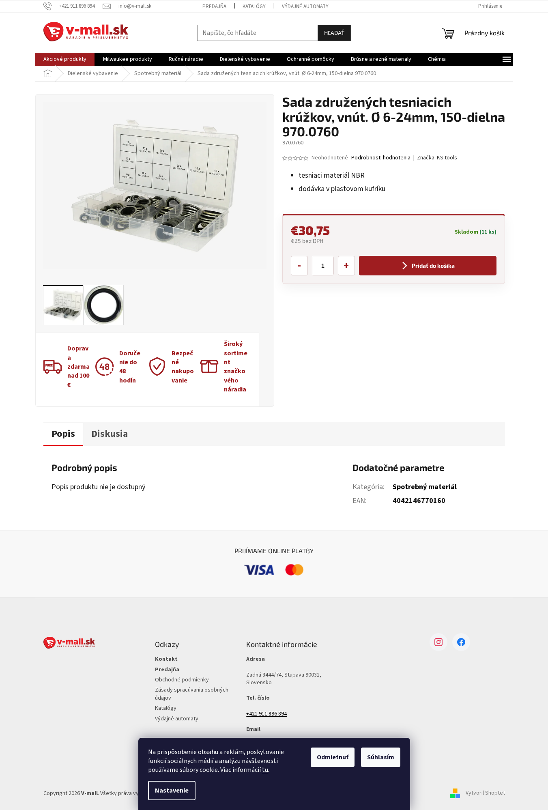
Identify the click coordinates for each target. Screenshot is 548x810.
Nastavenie (172, 790)
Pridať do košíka (433, 265)
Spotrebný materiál (425, 487)
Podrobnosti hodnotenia (380, 158)
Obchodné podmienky (182, 680)
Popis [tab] (63, 434)
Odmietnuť (332, 757)
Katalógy (254, 6)
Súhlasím (380, 757)
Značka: (437, 158)
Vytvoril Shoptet (485, 793)
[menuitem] (65, 59)
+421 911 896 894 (266, 714)
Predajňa (214, 6)
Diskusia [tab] (109, 434)
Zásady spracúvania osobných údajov (191, 694)
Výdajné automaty (305, 6)
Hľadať (334, 32)
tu (265, 769)
